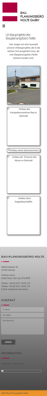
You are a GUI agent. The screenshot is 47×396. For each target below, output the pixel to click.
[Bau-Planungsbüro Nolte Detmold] (23, 12)
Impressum (6, 364)
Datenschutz (18, 364)
